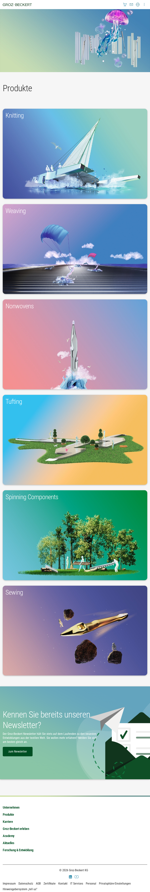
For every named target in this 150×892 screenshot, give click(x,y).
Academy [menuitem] (8, 836)
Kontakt (63, 883)
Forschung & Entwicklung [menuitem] (18, 850)
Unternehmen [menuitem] (11, 807)
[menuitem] (125, 4)
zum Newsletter (17, 751)
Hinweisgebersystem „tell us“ (20, 889)
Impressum (9, 883)
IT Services (76, 883)
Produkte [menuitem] (8, 814)
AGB (38, 883)
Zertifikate (50, 883)
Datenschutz (25, 883)
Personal (91, 883)
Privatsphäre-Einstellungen (115, 883)
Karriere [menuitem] (8, 822)
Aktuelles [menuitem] (8, 843)
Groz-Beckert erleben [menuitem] (16, 829)
